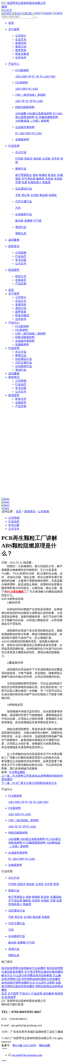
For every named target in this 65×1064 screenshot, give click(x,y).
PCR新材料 (22, 70)
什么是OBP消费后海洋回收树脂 (32, 975)
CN (10, 10)
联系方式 (20, 276)
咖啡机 (40, 178)
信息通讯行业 (23, 188)
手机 (18, 195)
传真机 (53, 195)
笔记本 (25, 195)
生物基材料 (22, 139)
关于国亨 (13, 293)
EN (9, 13)
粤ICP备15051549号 (24, 1045)
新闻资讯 (13, 377)
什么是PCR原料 (45, 982)
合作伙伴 (20, 57)
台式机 (46, 158)
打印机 (19, 158)
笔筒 (56, 884)
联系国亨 (13, 395)
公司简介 (20, 35)
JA (20, 13)
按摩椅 (28, 220)
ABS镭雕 (20, 113)
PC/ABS (45, 76)
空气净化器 (28, 178)
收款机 (37, 158)
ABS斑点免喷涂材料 (39, 113)
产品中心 (13, 322)
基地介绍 (20, 46)
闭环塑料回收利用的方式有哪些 (40, 979)
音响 (35, 175)
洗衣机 (49, 178)
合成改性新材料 (25, 127)
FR (60, 13)
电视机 (43, 175)
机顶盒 (52, 175)
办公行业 (20, 152)
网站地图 (44, 1045)
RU (31, 13)
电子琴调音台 (23, 175)
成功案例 (13, 373)
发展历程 (20, 42)
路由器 (44, 195)
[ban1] (5, 498)
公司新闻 (20, 252)
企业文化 (20, 39)
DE (50, 13)
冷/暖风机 (56, 896)
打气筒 (37, 220)
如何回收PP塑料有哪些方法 (18, 982)
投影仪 (28, 158)
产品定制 (20, 283)
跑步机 (19, 220)
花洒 (24, 182)
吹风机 (58, 178)
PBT (53, 76)
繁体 (4, 6)
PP (29, 76)
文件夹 (55, 158)
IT (39, 13)
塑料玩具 (20, 233)
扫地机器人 (35, 182)
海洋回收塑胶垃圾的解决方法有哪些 (23, 968)
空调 (18, 182)
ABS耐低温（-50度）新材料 (32, 120)
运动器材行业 (23, 214)
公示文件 (20, 263)
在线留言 (20, 279)
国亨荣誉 (20, 50)
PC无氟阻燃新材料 (46, 117)
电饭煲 (46, 182)
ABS (18, 76)
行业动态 (20, 256)
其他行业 (20, 227)
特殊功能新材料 (25, 107)
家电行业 (20, 168)
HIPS (24, 76)
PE (37, 76)
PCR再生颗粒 (17, 772)
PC (33, 76)
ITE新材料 (21, 82)
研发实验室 (22, 53)
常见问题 (20, 259)
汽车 (18, 207)
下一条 (29, 783)
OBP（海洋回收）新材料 (30, 94)
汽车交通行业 (23, 201)
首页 (11, 290)
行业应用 (13, 348)
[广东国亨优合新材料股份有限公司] (23, 3)
